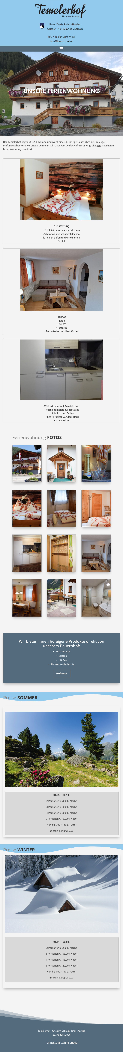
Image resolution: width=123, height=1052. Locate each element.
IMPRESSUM (53, 1042)
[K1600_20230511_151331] (96, 570)
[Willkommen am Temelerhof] (96, 481)
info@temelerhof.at (61, 41)
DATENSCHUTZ (68, 1042)
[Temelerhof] (26, 481)
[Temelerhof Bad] (96, 615)
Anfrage (61, 673)
